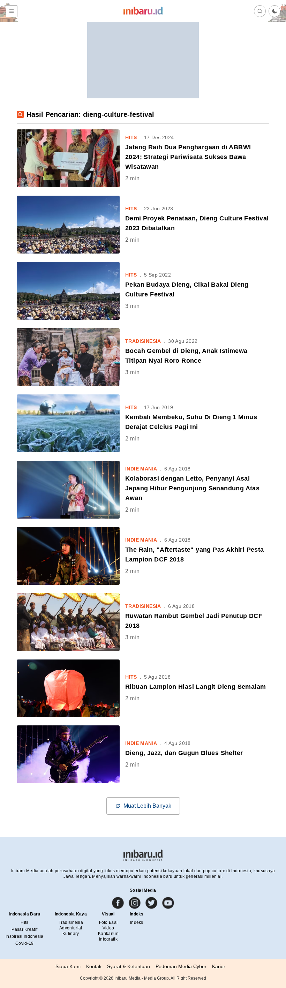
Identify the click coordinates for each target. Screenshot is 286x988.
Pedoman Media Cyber (181, 966)
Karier (218, 966)
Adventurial (70, 928)
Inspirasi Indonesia (25, 936)
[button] (274, 11)
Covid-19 (24, 943)
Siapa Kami (68, 966)
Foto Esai (108, 922)
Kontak (93, 966)
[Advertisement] (143, 54)
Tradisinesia (71, 922)
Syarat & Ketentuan (128, 966)
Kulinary (70, 933)
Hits (24, 922)
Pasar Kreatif (24, 929)
